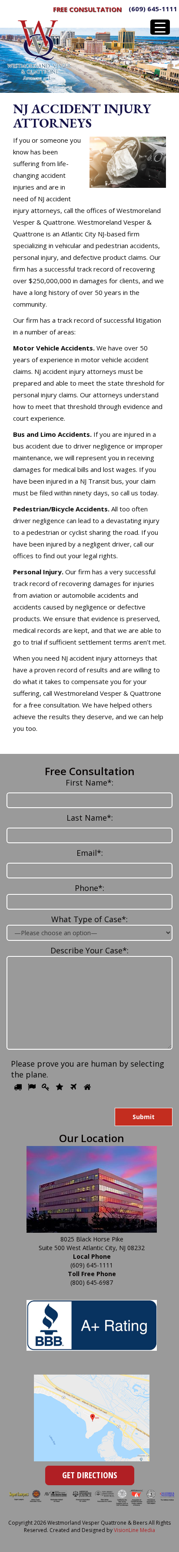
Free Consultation (87, 9)
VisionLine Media (134, 1530)
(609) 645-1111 (153, 8)
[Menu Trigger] (160, 27)
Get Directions (89, 1475)
